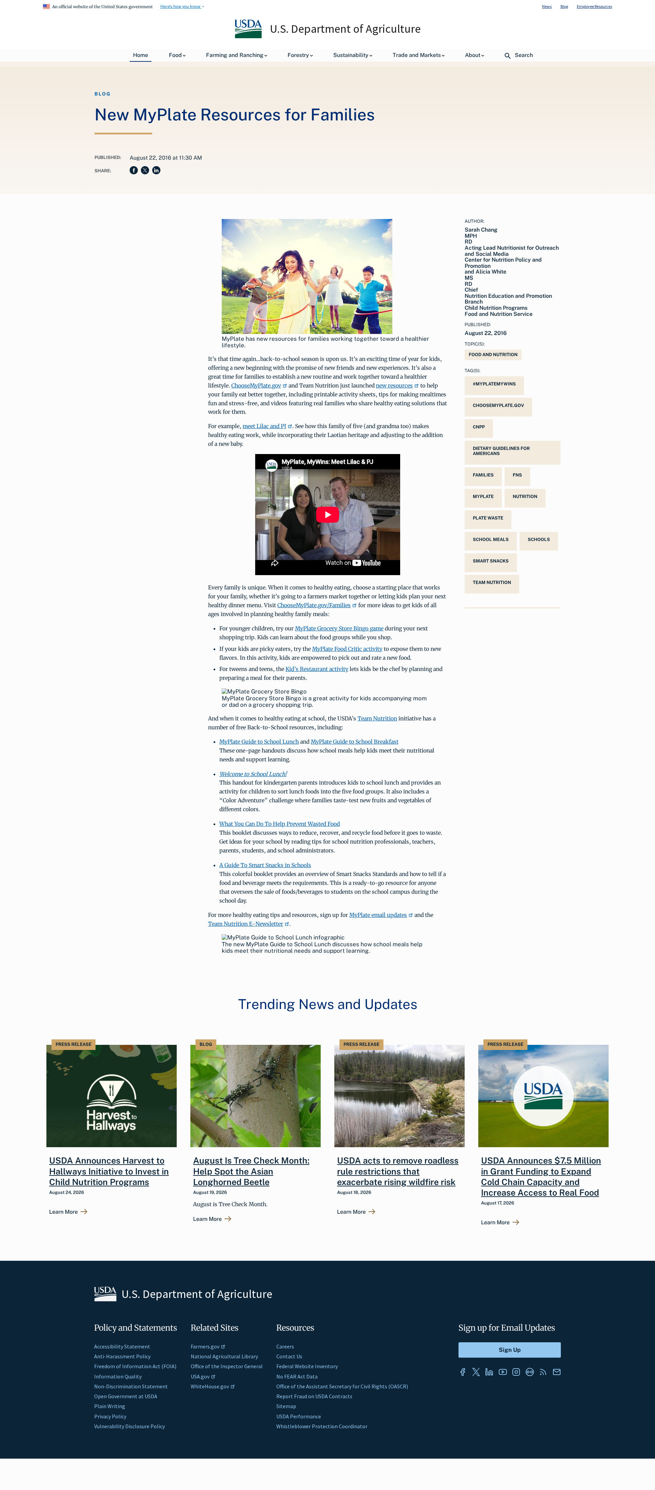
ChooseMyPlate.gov (256, 385)
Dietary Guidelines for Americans (501, 451)
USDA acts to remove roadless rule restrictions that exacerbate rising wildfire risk (397, 1171)
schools (539, 539)
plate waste (488, 518)
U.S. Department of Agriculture (345, 28)
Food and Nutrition (493, 354)
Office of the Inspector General (227, 1366)
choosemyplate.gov (498, 405)
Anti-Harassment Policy (122, 1356)
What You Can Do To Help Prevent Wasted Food (279, 823)
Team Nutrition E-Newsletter (245, 923)
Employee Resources (594, 6)
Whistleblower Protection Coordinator (321, 1426)
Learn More (63, 1212)
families (483, 475)
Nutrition (525, 496)
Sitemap (286, 1406)
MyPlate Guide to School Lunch (259, 741)
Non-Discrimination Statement (131, 1386)
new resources (394, 385)
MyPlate (483, 496)
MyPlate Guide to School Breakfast (354, 741)
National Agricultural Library (224, 1356)
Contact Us (289, 1356)
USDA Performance (298, 1416)
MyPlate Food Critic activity (347, 648)
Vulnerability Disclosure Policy (129, 1426)
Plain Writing (109, 1406)
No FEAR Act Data (297, 1376)
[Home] (249, 36)
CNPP (479, 426)
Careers (285, 1346)
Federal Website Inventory (307, 1366)
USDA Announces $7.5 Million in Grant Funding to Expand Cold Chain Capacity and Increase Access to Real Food (541, 1176)
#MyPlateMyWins (494, 383)
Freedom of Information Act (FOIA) (135, 1366)
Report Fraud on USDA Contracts (314, 1396)
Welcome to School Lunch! (253, 774)
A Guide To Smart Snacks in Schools (265, 865)
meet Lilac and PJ (264, 426)
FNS (517, 475)
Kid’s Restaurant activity (317, 669)
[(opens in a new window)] (462, 1372)
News (547, 6)
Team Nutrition (377, 718)
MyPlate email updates (378, 914)
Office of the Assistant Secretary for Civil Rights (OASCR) (342, 1386)
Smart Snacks (491, 561)
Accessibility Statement (122, 1346)
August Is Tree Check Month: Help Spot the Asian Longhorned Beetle (251, 1171)
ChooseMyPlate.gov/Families (314, 605)
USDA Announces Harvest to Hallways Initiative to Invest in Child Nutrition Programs (109, 1171)
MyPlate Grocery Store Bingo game (339, 628)
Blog (564, 6)
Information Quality (118, 1376)
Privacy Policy (110, 1416)
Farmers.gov (205, 1346)
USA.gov (200, 1376)
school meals (491, 539)
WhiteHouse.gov (210, 1386)
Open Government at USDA (125, 1396)
